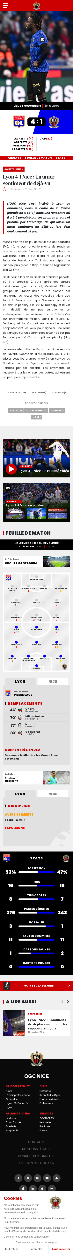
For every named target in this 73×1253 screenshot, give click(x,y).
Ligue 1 (37, 417)
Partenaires (46, 1103)
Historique (45, 1091)
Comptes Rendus (36, 410)
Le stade (11, 1118)
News (9, 1091)
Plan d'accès (13, 1122)
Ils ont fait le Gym (50, 1095)
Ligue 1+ (10, 1107)
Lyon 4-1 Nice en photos (36, 502)
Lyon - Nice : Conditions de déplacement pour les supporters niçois (36, 1023)
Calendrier (12, 1099)
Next (68, 1001)
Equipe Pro (56, 410)
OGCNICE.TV (47, 1118)
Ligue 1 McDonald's (17, 1103)
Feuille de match (38, 158)
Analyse (14, 158)
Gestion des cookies (36, 1163)
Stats (60, 158)
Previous (62, 1001)
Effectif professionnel (18, 1095)
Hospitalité (12, 1130)
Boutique (45, 1126)
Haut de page (16, 392)
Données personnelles (36, 1156)
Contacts (36, 1142)
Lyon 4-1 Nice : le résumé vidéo (36, 458)
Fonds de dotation (51, 1099)
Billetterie (11, 1126)
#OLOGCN (16, 410)
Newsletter (45, 1122)
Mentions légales (36, 1149)
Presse (43, 1130)
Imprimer (57, 392)
